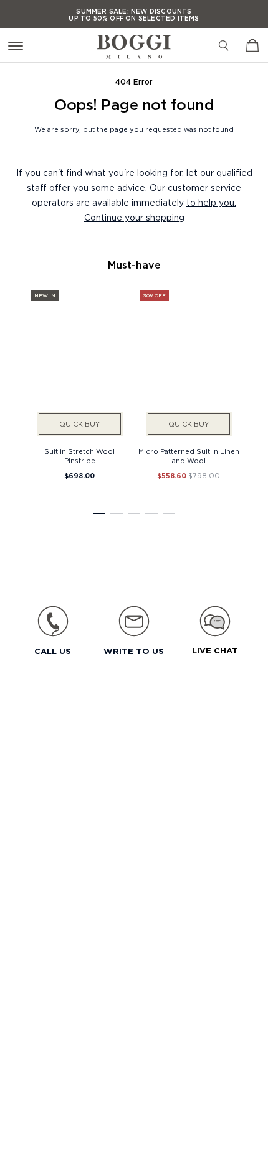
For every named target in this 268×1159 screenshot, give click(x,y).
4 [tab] (151, 513)
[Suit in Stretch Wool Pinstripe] (79, 364)
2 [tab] (116, 513)
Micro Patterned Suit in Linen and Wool (188, 456)
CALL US (52, 651)
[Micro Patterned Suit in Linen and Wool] (188, 364)
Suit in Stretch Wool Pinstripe (79, 456)
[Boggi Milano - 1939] (134, 42)
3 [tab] (134, 513)
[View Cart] (252, 45)
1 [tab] (99, 513)
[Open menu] (18, 45)
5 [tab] (169, 513)
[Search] (223, 45)
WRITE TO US (133, 651)
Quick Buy (79, 424)
